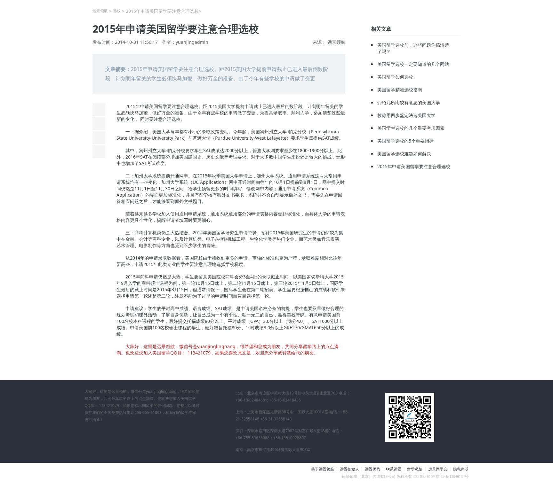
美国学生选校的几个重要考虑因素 (411, 128)
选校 (117, 10)
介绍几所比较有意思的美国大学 (408, 102)
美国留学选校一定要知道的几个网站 (413, 64)
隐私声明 (461, 469)
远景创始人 (349, 469)
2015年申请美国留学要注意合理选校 (413, 166)
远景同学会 (437, 469)
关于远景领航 (322, 469)
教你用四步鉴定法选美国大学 (406, 115)
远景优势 (372, 469)
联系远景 (393, 469)
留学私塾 (414, 469)
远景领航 (100, 10)
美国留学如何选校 (395, 77)
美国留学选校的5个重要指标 (405, 141)
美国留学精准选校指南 (399, 90)
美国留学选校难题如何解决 (404, 154)
